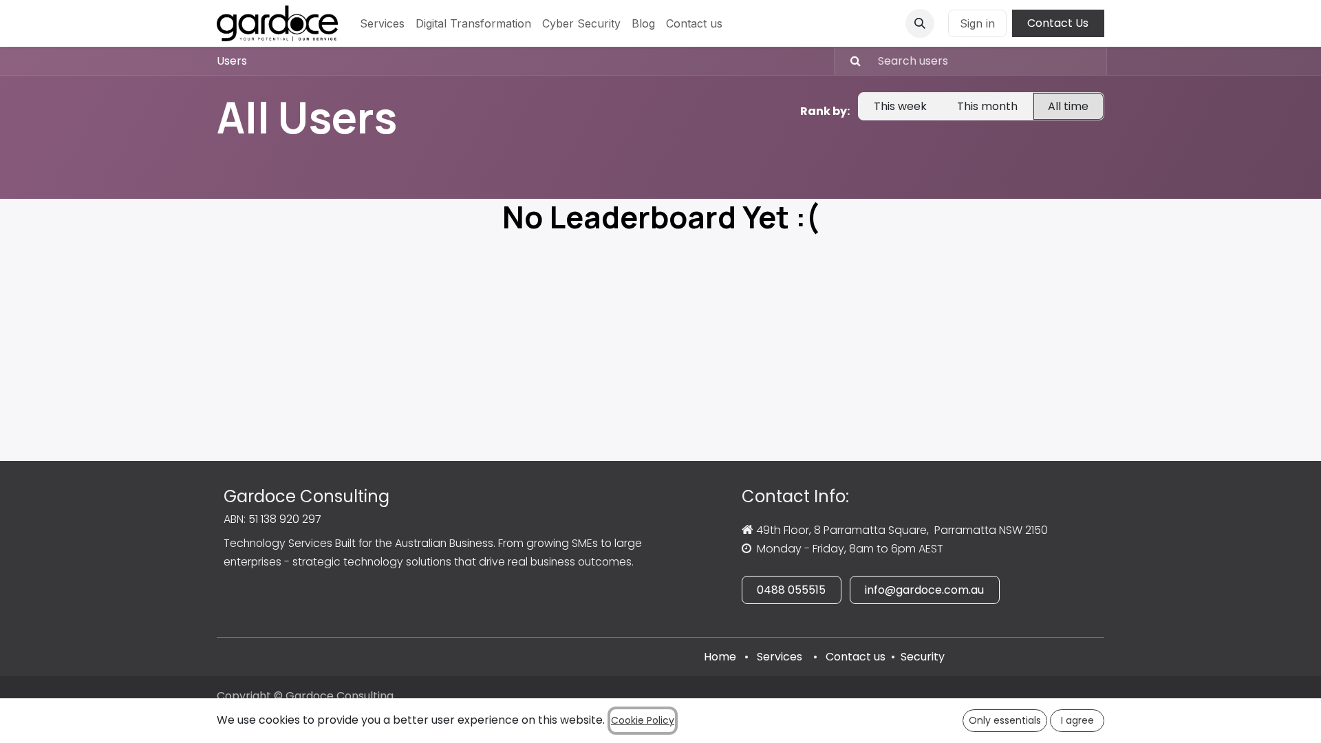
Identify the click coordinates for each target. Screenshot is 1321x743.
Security (923, 657)
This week (900, 106)
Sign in (977, 23)
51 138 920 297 (284, 519)
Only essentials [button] (1005, 720)
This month (987, 106)
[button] (919, 23)
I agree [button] (1077, 720)
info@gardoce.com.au (924, 590)
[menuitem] (382, 23)
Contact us (855, 657)
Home (720, 657)
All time (1068, 106)
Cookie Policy (642, 720)
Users (232, 61)
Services (779, 657)
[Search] (849, 61)
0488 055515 (791, 590)
